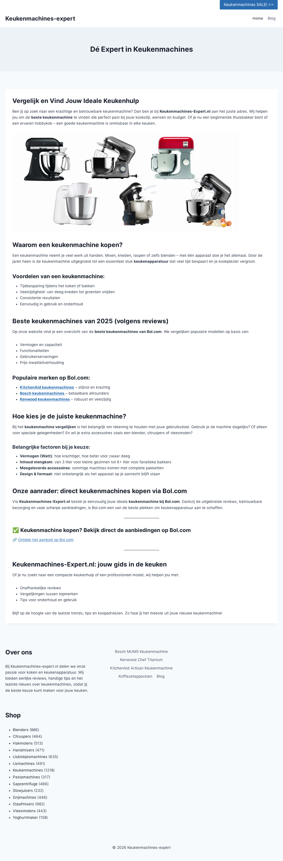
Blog (271, 18)
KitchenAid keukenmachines (47, 387)
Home (257, 18)
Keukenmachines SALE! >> (249, 4)
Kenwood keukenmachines (45, 399)
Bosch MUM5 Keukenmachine (141, 651)
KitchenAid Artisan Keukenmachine (141, 668)
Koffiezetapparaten (135, 676)
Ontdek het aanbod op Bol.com (46, 540)
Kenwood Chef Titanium (141, 660)
